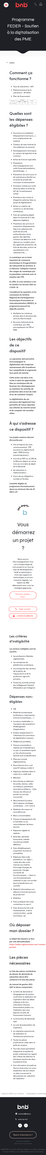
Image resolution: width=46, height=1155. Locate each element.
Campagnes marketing (32, 1093)
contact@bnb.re (25, 616)
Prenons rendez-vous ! (23, 595)
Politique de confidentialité (19, 1151)
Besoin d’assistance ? (23, 1134)
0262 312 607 (25, 609)
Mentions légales (23, 1149)
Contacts (13, 1149)
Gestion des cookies (36, 1151)
